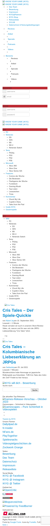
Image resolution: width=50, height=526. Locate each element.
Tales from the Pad (16, 204)
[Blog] (12, 501)
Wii (10, 142)
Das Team (13, 7)
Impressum (13, 12)
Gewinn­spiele (11, 210)
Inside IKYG (10, 207)
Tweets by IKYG (9, 419)
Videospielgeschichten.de (17, 443)
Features (9, 173)
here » (5, 525)
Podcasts (11, 44)
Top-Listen (13, 189)
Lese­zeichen (14, 191)
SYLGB (12, 22)
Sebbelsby (10, 367)
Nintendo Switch (15, 148)
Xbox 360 (13, 166)
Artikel (10, 34)
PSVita (11, 153)
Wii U (11, 145)
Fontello (32, 522)
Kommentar (10, 197)
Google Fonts (15, 522)
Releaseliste (14, 20)
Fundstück (13, 184)
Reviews (11, 29)
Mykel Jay (10, 321)
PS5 (10, 161)
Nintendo (9, 135)
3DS (10, 140)
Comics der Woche (16, 176)
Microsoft (9, 163)
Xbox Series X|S (15, 171)
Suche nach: (8, 386)
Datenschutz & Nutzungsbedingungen (24, 25)
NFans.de (8, 431)
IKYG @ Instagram (13, 479)
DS (10, 137)
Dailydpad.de (10, 424)
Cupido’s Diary (15, 202)
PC (7, 132)
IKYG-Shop (13, 17)
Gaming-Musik (15, 186)
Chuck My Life (15, 199)
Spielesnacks (10, 439)
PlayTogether (10, 435)
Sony (8, 150)
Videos (10, 49)
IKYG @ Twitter (11, 483)
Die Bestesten (14, 179)
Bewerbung (13, 9)
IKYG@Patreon (15, 15)
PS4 (10, 158)
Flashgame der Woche (18, 181)
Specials (11, 39)
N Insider (8, 428)
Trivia (11, 194)
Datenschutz (10, 461)
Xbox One (13, 168)
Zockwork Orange (13, 447)
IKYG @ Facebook (13, 475)
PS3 (10, 155)
